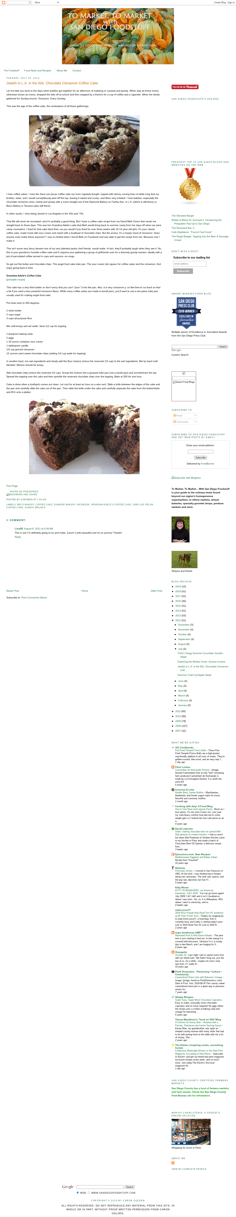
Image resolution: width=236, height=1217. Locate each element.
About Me (62, 70)
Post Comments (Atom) (34, 597)
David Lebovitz (184, 828)
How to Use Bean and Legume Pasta (194, 809)
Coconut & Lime (184, 789)
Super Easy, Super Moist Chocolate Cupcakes (198, 1000)
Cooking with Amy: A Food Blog (194, 806)
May (180, 685)
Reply (18, 536)
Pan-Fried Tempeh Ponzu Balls (191, 750)
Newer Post (12, 590)
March (182, 695)
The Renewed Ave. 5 (183, 228)
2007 (178, 730)
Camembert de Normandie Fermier (192, 770)
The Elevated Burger (183, 215)
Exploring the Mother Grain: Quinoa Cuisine (201, 661)
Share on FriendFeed (24, 491)
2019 (178, 586)
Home (85, 590)
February (183, 700)
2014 (178, 610)
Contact (77, 70)
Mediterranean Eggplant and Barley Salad (196, 857)
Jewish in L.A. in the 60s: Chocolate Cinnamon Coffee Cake (52, 83)
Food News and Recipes (37, 70)
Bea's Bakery (25, 504)
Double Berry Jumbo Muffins (189, 792)
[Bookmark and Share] (21, 494)
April (181, 690)
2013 (178, 615)
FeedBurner (207, 463)
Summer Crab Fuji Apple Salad (194, 675)
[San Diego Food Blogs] (190, 204)
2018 (178, 591)
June (181, 681)
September (184, 639)
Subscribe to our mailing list (191, 257)
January (183, 705)
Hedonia (180, 868)
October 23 (181, 955)
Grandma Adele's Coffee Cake (111, 504)
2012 (178, 620)
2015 (178, 605)
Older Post (156, 590)
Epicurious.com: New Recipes (192, 854)
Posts (179, 415)
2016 (178, 601)
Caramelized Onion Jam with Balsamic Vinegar (199, 977)
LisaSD (19, 528)
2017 (178, 596)
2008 (178, 726)
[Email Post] (47, 499)
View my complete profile (189, 1169)
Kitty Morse (182, 887)
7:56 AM (41, 499)
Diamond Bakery (64, 504)
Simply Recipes (184, 997)
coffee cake (44, 504)
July (180, 648)
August (182, 644)
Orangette (181, 952)
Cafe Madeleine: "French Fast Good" (192, 232)
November (184, 629)
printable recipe (15, 279)
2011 (178, 711)
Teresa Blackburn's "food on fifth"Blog (198, 1019)
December (184, 624)
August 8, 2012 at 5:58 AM (38, 528)
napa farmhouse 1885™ (189, 932)
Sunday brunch (35, 507)
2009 (178, 721)
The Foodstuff (11, 70)
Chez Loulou (182, 767)
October (183, 634)
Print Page (12, 486)
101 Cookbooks (184, 747)
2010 (178, 716)
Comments (182, 421)
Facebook (83, 504)
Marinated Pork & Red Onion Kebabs (194, 935)
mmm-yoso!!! (183, 910)
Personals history (184, 871)
